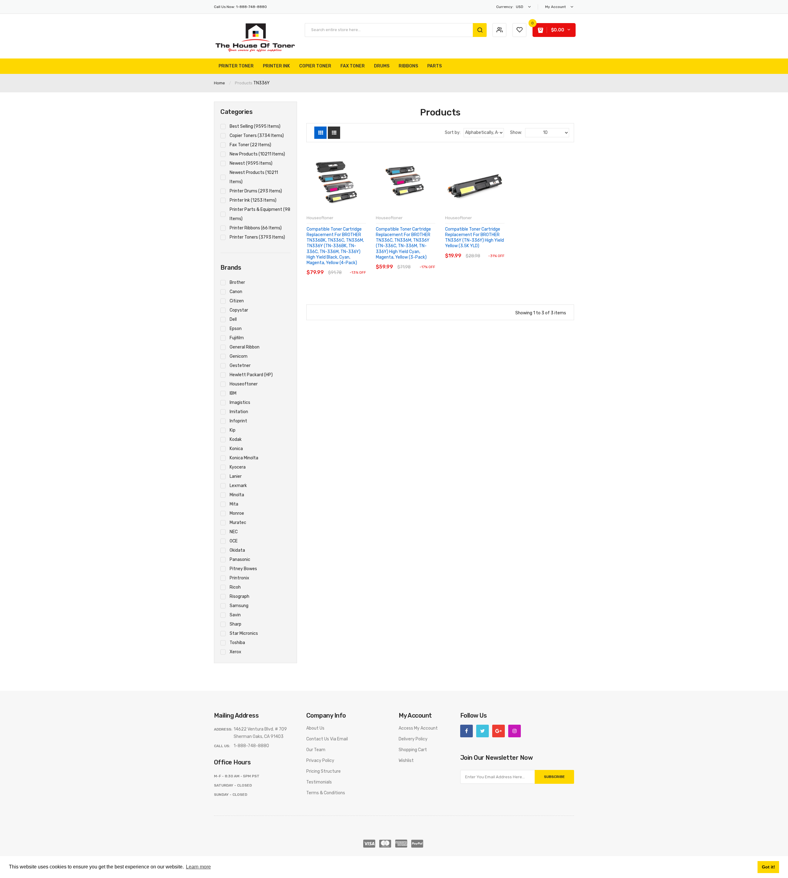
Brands (230, 267)
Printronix (239, 578)
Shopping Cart (413, 749)
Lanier (236, 476)
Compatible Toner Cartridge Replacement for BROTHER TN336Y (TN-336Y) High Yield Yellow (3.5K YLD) (474, 238)
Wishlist (406, 760)
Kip (232, 430)
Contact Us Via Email (327, 739)
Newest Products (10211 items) (254, 177)
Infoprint (238, 421)
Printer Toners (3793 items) (257, 237)
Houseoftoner (244, 384)
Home (219, 83)
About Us (315, 728)
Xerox (235, 651)
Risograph (239, 596)
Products (243, 83)
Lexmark (238, 485)
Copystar (239, 310)
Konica (236, 448)
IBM (233, 393)
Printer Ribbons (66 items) (256, 228)
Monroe (237, 513)
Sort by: (452, 132)
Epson (236, 328)
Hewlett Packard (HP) (251, 374)
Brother (237, 282)
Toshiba (237, 642)
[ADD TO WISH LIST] (361, 266)
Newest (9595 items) (251, 163)
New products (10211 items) (257, 154)
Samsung (239, 605)
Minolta (237, 494)
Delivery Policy (413, 739)
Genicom (238, 356)
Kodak (236, 439)
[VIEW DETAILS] (349, 266)
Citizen (237, 301)
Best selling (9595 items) (255, 126)
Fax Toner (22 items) (250, 144)
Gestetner (240, 365)
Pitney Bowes (243, 568)
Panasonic (240, 559)
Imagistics (240, 402)
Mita (234, 504)
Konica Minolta (244, 458)
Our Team (315, 749)
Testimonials (319, 782)
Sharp (235, 624)
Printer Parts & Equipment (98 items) (260, 214)
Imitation (239, 411)
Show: (516, 132)
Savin (235, 615)
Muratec (238, 522)
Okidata (237, 550)
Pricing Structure (323, 771)
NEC (234, 531)
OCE (234, 541)
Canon (236, 291)
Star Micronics (244, 633)
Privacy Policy (320, 760)
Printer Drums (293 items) (256, 191)
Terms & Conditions (325, 792)
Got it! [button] (768, 866)
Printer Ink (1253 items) (253, 200)
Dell (233, 319)
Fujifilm (237, 337)
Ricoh (235, 587)
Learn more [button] (198, 866)
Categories (236, 111)
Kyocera (238, 467)
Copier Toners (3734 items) (257, 135)
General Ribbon (244, 347)
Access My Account (418, 728)
